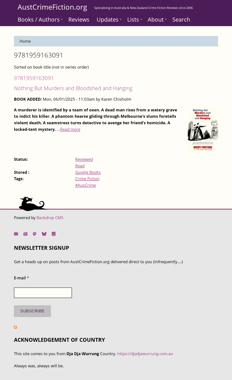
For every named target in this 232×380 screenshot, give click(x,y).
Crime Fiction (87, 178)
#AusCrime (85, 185)
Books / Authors (39, 19)
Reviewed (84, 159)
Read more (70, 129)
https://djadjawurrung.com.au (145, 353)
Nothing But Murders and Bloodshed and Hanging (73, 88)
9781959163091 (34, 77)
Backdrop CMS (50, 217)
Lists (133, 19)
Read (79, 166)
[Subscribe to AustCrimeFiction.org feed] (15, 327)
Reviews (78, 19)
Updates (108, 19)
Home (25, 41)
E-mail (21, 278)
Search (181, 19)
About (156, 19)
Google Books (88, 172)
